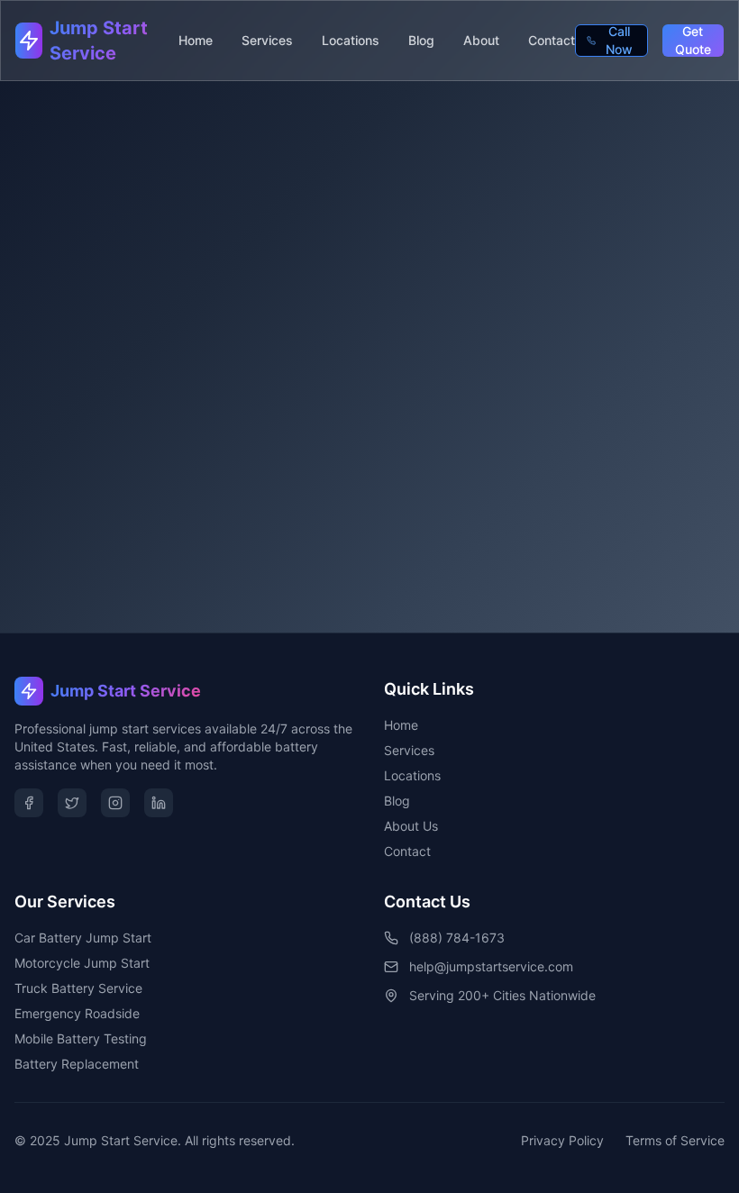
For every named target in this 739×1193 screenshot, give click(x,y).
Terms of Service (675, 1140)
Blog (421, 40)
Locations (350, 40)
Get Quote (693, 40)
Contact (551, 40)
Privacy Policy (562, 1140)
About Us (411, 825)
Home (195, 40)
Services (267, 40)
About (481, 40)
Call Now (619, 40)
